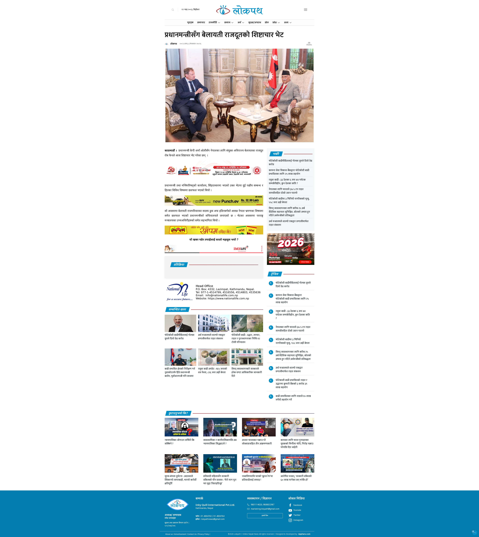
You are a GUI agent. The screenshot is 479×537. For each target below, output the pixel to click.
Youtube (297, 510)
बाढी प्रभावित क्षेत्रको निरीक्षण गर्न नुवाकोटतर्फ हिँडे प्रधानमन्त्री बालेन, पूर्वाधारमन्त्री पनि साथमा (180, 372)
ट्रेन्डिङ (274, 274)
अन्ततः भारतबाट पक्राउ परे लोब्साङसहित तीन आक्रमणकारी (257, 442)
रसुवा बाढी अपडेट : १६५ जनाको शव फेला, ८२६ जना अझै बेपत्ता (212, 371)
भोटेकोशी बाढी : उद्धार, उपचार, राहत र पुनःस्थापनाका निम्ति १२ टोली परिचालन (246, 338)
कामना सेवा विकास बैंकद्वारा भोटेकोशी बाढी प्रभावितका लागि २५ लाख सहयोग (289, 172)
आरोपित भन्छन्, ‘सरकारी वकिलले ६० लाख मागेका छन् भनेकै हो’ (296, 478)
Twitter (296, 515)
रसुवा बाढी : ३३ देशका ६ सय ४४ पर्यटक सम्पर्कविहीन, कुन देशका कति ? (287, 182)
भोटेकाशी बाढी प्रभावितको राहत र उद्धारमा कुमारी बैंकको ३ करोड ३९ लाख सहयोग (291, 384)
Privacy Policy (203, 534)
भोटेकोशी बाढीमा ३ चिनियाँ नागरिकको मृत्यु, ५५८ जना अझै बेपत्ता (289, 200)
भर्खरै (276, 154)
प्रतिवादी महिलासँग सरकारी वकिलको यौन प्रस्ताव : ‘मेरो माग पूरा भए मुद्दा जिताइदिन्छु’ (219, 480)
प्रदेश (274, 22)
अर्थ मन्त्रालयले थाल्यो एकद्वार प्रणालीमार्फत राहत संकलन (211, 337)
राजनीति (213, 22)
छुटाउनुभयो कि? (178, 413)
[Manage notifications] (473, 532)
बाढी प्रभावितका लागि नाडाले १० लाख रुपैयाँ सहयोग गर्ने (293, 398)
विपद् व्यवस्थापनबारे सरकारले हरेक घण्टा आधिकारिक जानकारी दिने (247, 372)
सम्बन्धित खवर (177, 310)
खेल (267, 22)
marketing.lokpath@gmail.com (265, 509)
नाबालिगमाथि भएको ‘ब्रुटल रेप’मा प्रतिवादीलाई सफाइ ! (257, 478)
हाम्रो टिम (265, 516)
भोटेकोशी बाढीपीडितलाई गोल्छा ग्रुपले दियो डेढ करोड (179, 337)
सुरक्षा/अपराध (254, 22)
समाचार (201, 22)
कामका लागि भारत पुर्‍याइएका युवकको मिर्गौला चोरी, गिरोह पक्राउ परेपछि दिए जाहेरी (297, 443)
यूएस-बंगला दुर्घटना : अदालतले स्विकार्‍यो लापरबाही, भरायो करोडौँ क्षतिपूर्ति (180, 480)
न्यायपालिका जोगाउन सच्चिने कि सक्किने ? (179, 442)
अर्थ (239, 22)
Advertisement (180, 534)
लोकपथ (173, 44)
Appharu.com (304, 534)
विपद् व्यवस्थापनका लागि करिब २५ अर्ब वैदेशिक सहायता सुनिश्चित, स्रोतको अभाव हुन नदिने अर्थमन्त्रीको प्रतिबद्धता (289, 212)
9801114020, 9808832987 (262, 505)
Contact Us (192, 534)
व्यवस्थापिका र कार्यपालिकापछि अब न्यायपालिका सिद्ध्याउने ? (220, 442)
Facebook (297, 505)
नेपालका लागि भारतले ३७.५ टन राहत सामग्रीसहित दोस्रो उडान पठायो (286, 191)
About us (169, 534)
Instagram (298, 520)
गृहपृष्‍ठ (190, 22)
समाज (227, 22)
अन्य (286, 22)
